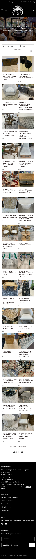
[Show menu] (2, 10)
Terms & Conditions (7, 501)
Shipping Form (6, 507)
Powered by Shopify (23, 555)
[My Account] (30, 10)
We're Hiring (5, 510)
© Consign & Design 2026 (8, 555)
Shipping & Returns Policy (9, 497)
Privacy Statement (7, 504)
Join (32, 545)
